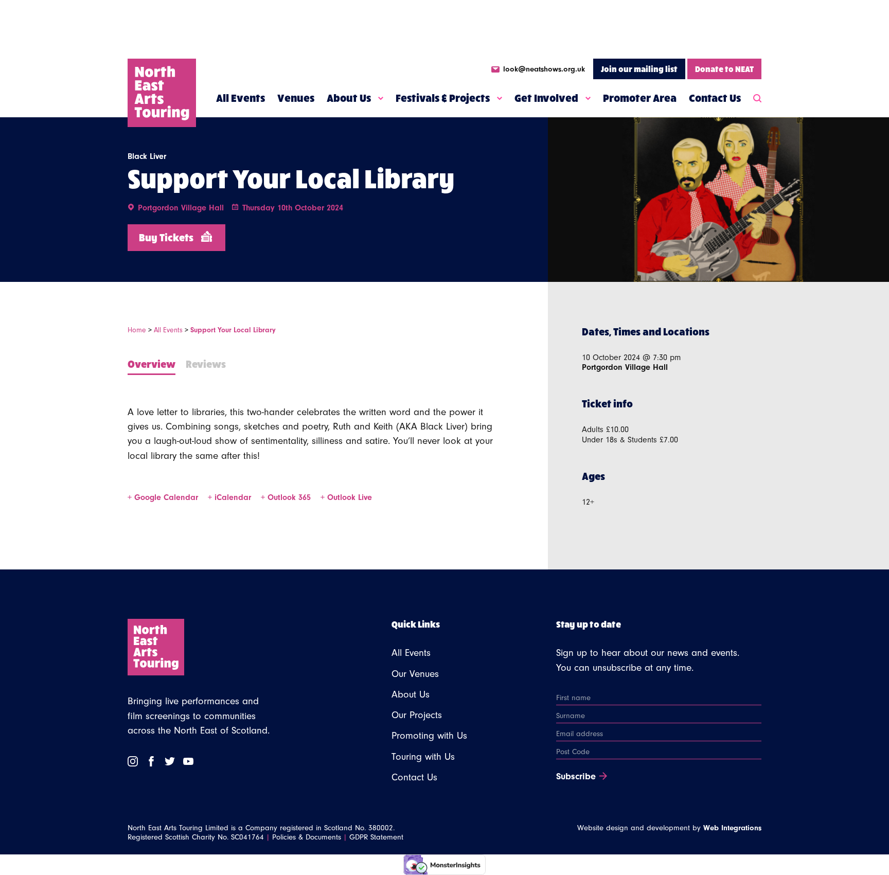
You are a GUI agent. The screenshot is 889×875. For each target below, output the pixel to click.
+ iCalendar (231, 497)
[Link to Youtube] (188, 761)
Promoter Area (640, 98)
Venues (295, 98)
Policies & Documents (306, 837)
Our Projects (417, 715)
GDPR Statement (376, 837)
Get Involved (546, 98)
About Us (349, 98)
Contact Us (715, 98)
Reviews (206, 363)
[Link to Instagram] (133, 761)
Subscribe (576, 776)
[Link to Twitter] (170, 761)
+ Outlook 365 (287, 497)
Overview (151, 363)
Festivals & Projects (443, 98)
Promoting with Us (429, 735)
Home (137, 330)
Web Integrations (732, 828)
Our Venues (415, 674)
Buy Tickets (166, 236)
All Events (240, 98)
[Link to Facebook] (151, 761)
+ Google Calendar (164, 497)
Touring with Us (423, 756)
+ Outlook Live (346, 497)
